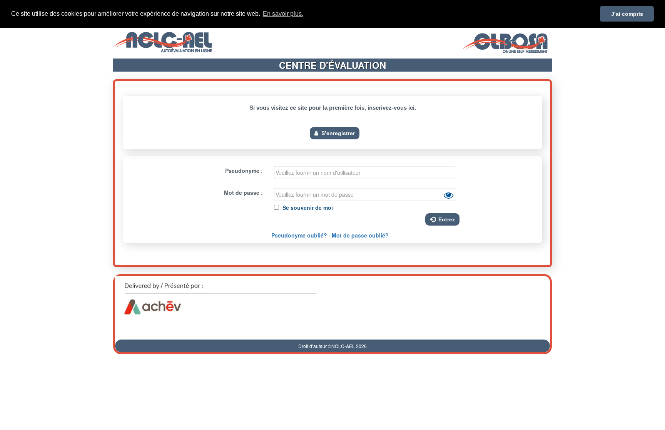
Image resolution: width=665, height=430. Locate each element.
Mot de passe (241, 192)
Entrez (445, 219)
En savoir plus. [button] (283, 13)
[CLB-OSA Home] (505, 41)
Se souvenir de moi (307, 207)
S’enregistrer (336, 133)
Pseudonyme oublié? (299, 235)
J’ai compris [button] (627, 14)
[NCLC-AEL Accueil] (162, 41)
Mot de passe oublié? (360, 235)
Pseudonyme (242, 170)
